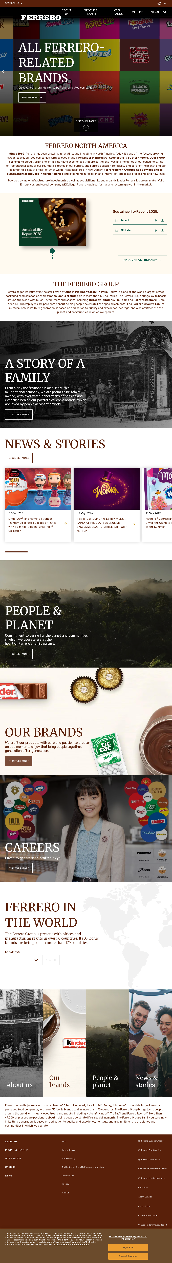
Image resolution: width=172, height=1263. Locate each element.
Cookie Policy (81, 1244)
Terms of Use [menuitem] (68, 1175)
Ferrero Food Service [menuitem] (151, 1150)
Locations (12, 952)
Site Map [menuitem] (66, 1184)
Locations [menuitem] (143, 1187)
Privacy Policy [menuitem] (68, 1150)
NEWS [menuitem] (155, 12)
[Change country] (161, 3)
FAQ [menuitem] (64, 1141)
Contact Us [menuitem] (12, 3)
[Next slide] (169, 71)
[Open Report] (155, 220)
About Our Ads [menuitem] (145, 1197)
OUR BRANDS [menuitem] (117, 12)
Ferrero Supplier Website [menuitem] (152, 1141)
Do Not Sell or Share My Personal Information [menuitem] (83, 1167)
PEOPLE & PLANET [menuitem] (90, 12)
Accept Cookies (128, 1256)
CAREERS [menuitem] (138, 12)
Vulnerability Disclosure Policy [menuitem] (152, 1169)
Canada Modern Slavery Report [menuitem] (152, 1225)
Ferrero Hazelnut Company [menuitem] (153, 1178)
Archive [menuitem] (65, 1193)
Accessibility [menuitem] (144, 1206)
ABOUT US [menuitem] (66, 12)
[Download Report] (162, 220)
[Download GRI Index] (162, 230)
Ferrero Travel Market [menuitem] (151, 1159)
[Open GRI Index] (155, 230)
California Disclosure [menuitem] (147, 1215)
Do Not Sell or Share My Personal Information (128, 1237)
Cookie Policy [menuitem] (68, 1158)
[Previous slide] (3, 71)
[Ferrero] (41, 17)
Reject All (128, 1247)
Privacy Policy (61, 1244)
